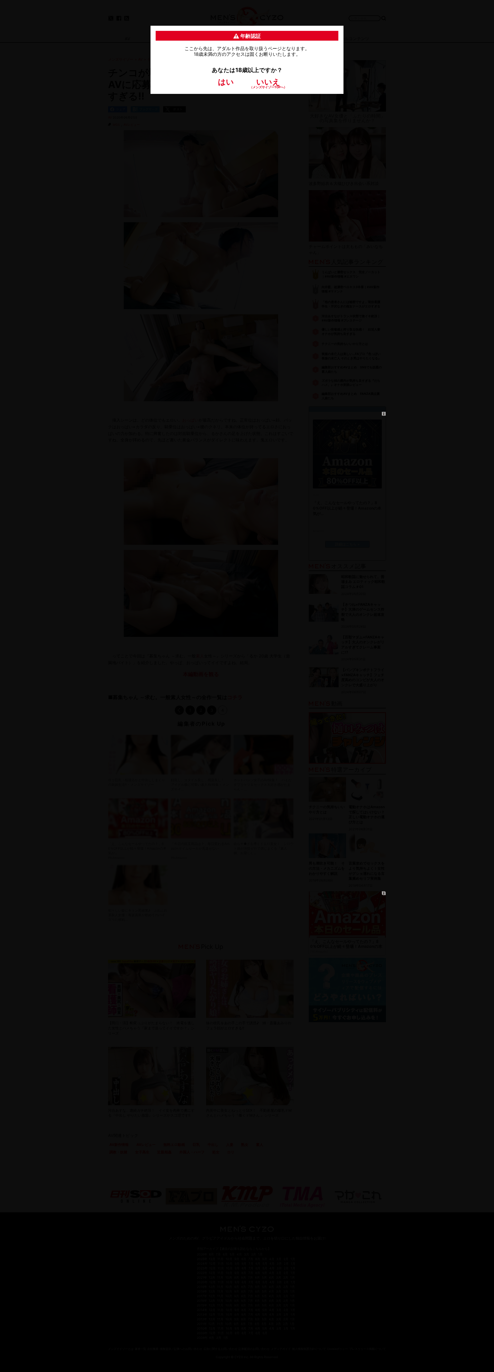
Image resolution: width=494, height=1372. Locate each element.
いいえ (268, 83)
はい (226, 81)
